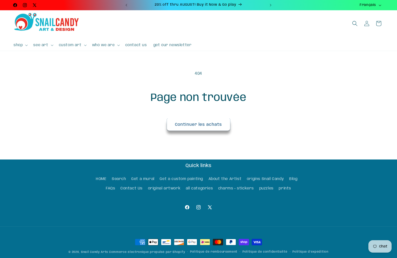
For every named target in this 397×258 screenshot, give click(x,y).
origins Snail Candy (265, 179)
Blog (293, 179)
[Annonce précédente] (126, 5)
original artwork (164, 188)
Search (119, 179)
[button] (20, 45)
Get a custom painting (181, 179)
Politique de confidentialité (265, 251)
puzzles (266, 188)
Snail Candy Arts (94, 252)
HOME (101, 179)
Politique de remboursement (213, 251)
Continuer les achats (198, 125)
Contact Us (131, 188)
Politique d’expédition (310, 251)
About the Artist (225, 179)
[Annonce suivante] (271, 5)
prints (285, 188)
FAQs (110, 188)
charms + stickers (236, 188)
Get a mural (142, 179)
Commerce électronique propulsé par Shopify (147, 252)
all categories (199, 188)
